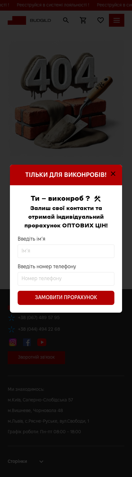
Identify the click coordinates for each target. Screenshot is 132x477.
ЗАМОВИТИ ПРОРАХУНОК (66, 297)
